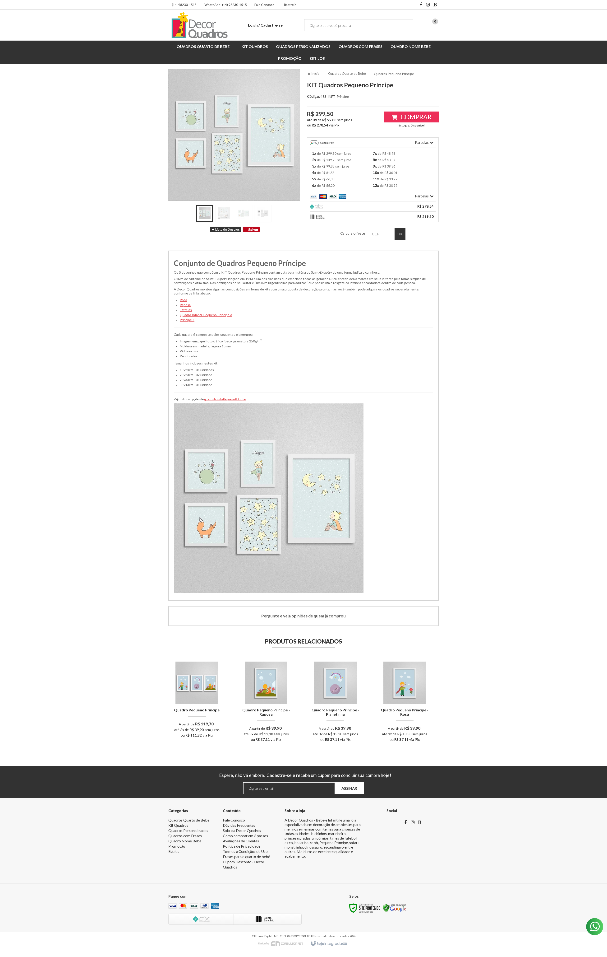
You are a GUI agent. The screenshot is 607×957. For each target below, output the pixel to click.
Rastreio (290, 5)
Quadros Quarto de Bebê (347, 73)
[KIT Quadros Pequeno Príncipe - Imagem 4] (262, 213)
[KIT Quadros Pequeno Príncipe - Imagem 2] (224, 213)
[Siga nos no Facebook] (420, 5)
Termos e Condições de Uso (245, 851)
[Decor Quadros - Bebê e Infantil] (199, 25)
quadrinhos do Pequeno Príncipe (225, 399)
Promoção (176, 846)
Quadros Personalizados (188, 830)
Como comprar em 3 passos (245, 835)
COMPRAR (416, 117)
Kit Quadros (178, 825)
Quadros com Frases (185, 835)
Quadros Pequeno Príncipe (394, 74)
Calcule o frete (352, 233)
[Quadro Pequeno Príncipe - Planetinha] (335, 703)
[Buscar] (406, 25)
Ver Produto (197, 718)
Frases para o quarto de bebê (246, 856)
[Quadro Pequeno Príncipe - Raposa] (266, 703)
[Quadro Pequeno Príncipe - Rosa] (404, 703)
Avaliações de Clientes (241, 841)
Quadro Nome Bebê (184, 841)
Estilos (173, 851)
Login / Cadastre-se (265, 25)
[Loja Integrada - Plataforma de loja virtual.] (328, 943)
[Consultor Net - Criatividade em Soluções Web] (283, 943)
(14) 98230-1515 (184, 5)
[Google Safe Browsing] (394, 908)
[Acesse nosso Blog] (435, 5)
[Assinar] (349, 788)
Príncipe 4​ (187, 320)
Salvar (253, 229)
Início (315, 73)
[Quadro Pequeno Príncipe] (197, 701)
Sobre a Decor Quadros (242, 830)
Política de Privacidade (241, 846)
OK (400, 234)
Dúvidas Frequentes (239, 825)
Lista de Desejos (227, 229)
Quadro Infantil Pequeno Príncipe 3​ (206, 315)
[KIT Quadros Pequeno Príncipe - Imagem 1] (204, 213)
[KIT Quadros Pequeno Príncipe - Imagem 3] (243, 213)
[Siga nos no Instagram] (428, 5)
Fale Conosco (264, 5)
